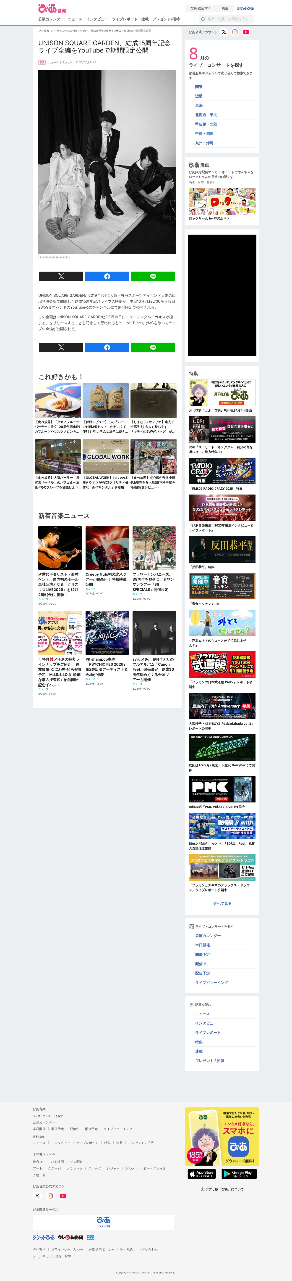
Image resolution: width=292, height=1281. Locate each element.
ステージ (54, 1168)
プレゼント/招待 (166, 19)
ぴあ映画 (57, 1161)
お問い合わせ (148, 1249)
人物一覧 (39, 1175)
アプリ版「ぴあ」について (225, 1189)
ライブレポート (125, 19)
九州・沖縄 (204, 142)
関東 (199, 86)
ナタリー (67, 62)
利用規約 (126, 1249)
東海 (199, 105)
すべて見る (222, 903)
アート (37, 1168)
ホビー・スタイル (153, 1168)
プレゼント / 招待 (209, 1060)
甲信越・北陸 (206, 124)
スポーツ (94, 1168)
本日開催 (202, 945)
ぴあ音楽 (76, 1161)
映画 (225, 8)
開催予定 (202, 954)
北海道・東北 (206, 114)
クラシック (75, 1168)
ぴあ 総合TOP (200, 8)
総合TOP (39, 1161)
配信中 (200, 963)
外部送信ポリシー (102, 1249)
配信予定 (202, 973)
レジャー (113, 1168)
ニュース (75, 19)
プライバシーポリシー (67, 1249)
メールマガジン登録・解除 (52, 1256)
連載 (145, 19)
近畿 (199, 95)
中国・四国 (204, 133)
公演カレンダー (208, 935)
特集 (199, 1041)
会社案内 (39, 1249)
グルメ (130, 1168)
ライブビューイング (211, 982)
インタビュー (97, 19)
